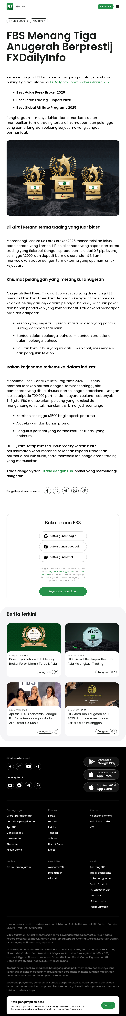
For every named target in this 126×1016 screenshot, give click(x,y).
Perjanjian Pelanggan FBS (61, 571)
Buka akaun (106, 6)
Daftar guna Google (63, 536)
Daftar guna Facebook (65, 546)
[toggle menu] (117, 7)
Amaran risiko (15, 968)
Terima (108, 1005)
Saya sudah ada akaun (63, 591)
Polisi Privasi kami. (73, 1009)
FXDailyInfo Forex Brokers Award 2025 (81, 82)
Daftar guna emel (61, 557)
